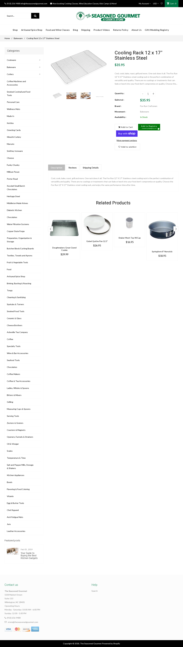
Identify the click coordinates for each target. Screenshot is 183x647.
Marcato (10, 144)
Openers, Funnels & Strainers (20, 437)
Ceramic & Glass (14, 318)
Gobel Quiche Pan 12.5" (97, 241)
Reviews (72, 167)
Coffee (10, 339)
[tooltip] (158, 128)
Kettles (10, 123)
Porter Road (12, 179)
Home (7, 38)
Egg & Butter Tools (15, 503)
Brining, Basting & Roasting (19, 283)
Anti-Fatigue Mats (15, 517)
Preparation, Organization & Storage (19, 240)
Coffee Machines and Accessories (16, 83)
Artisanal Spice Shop (16, 276)
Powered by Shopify (111, 643)
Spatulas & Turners (15, 304)
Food (9, 269)
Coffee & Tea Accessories (18, 381)
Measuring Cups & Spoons (18, 409)
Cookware (11, 60)
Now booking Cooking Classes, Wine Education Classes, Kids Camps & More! (85, 3)
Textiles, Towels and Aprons (19, 255)
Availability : (120, 117)
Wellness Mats (13, 109)
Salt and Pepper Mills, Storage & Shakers (20, 467)
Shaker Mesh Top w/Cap (130, 238)
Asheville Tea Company (17, 332)
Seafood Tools (13, 360)
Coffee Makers (13, 374)
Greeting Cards (14, 130)
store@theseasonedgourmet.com (23, 622)
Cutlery (10, 74)
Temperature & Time (16, 458)
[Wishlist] (162, 3)
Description (56, 167)
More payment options (127, 140)
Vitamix (10, 496)
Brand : (118, 106)
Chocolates (12, 217)
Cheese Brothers (14, 325)
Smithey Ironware (15, 151)
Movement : (120, 111)
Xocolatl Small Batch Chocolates (16, 187)
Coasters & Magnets (16, 430)
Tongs (10, 290)
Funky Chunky (13, 165)
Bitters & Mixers (14, 395)
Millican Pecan (13, 172)
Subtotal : (119, 100)
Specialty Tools (13, 346)
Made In (10, 116)
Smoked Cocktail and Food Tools (18, 93)
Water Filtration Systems (18, 224)
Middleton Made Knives (17, 203)
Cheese (10, 158)
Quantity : (119, 93)
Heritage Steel (13, 196)
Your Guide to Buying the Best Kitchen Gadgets (29, 555)
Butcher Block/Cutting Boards (20, 248)
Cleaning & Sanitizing (16, 297)
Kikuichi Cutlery (14, 137)
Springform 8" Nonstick (162, 251)
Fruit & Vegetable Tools (17, 262)
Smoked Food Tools (15, 311)
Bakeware (18, 38)
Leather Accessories (16, 531)
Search (95, 591)
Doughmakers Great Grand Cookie (64, 248)
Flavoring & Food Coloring (18, 489)
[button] (149, 127)
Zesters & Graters (15, 423)
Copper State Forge (16, 231)
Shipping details (91, 167)
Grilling (10, 402)
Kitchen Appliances (15, 475)
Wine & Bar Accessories (17, 353)
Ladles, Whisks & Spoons (18, 388)
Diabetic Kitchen (14, 210)
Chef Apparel (13, 510)
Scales (10, 451)
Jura (9, 524)
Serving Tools (13, 416)
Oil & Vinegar (13, 444)
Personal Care (13, 102)
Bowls (9, 482)
